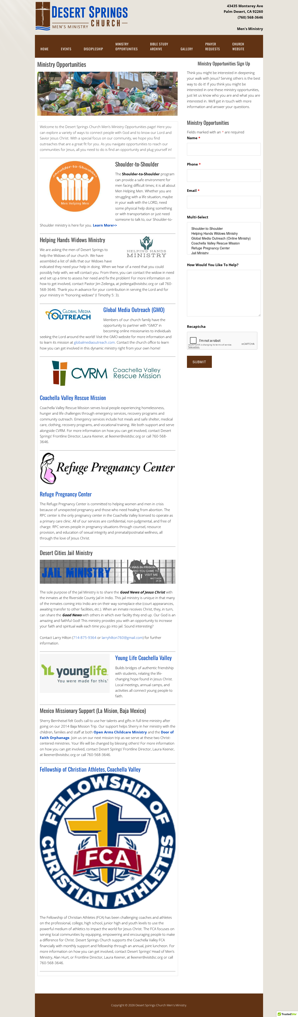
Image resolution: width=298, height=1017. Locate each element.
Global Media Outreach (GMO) (133, 309)
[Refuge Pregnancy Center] (224, 248)
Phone (194, 164)
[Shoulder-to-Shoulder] (224, 228)
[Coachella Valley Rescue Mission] (224, 243)
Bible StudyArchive (159, 46)
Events (66, 48)
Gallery (187, 48)
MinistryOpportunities (126, 46)
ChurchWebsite (238, 46)
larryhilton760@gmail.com (122, 637)
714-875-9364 (84, 637)
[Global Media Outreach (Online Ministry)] (224, 238)
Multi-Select (197, 217)
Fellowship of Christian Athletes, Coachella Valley (90, 769)
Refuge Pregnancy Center (66, 494)
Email (193, 190)
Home (45, 48)
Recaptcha (196, 326)
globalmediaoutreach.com (94, 342)
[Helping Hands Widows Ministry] (224, 233)
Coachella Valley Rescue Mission (73, 397)
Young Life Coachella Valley (143, 657)
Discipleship (93, 48)
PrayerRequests (212, 46)
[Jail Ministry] (224, 253)
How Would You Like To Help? (212, 264)
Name (193, 138)
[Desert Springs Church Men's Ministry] (81, 27)
